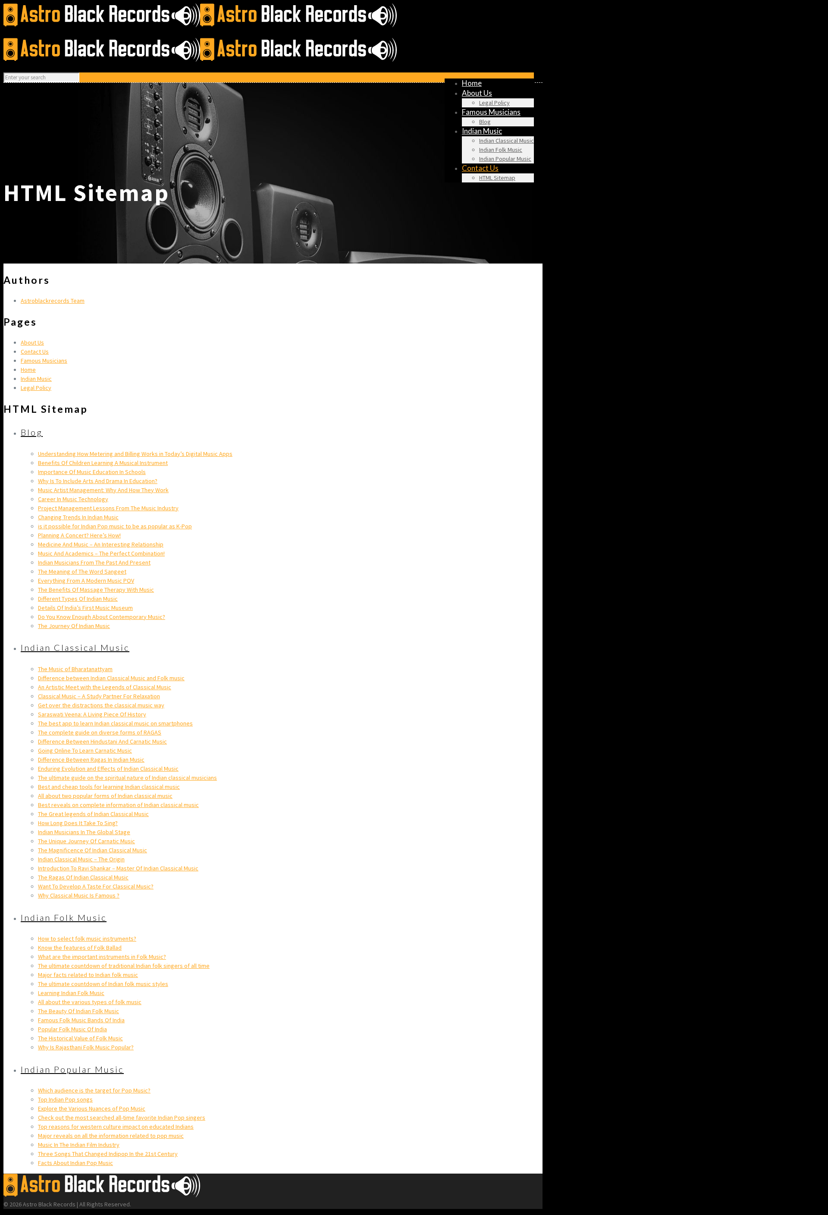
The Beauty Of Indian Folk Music (78, 1011)
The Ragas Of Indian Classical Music (83, 877)
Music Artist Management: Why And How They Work (103, 490)
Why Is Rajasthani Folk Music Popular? (86, 1047)
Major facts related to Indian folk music (88, 975)
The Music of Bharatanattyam (75, 669)
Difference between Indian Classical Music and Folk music (111, 678)
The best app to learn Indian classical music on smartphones (115, 723)
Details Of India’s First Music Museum (85, 608)
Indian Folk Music (64, 917)
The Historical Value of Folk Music (80, 1038)
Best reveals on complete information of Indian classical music (118, 805)
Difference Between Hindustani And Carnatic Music (102, 741)
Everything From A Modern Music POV (86, 580)
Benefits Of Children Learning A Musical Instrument (103, 463)
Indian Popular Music (72, 1069)
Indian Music (36, 379)
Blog (32, 432)
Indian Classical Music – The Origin (81, 859)
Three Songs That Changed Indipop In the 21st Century (108, 1154)
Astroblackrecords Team (53, 301)
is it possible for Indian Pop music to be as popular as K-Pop (115, 526)
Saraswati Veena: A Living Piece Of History (92, 714)
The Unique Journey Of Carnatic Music (86, 841)
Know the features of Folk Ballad (80, 947)
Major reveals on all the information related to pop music (111, 1136)
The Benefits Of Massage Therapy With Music (96, 589)
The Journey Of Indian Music (74, 626)
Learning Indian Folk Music (71, 993)
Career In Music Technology (73, 499)
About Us (32, 342)
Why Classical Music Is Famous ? (78, 895)
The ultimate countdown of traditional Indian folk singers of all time (124, 966)
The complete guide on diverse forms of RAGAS (99, 732)
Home (28, 370)
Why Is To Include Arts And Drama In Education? (97, 481)
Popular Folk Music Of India (72, 1029)
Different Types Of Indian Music (78, 599)
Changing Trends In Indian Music (78, 517)
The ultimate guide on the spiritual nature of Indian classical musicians (127, 778)
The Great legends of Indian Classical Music (93, 814)
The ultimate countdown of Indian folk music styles (103, 984)
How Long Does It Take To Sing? (78, 823)
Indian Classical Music (75, 647)
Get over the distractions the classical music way (101, 705)
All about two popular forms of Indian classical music (105, 796)
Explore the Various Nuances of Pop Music (91, 1108)
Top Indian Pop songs (65, 1099)
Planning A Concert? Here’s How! (79, 535)
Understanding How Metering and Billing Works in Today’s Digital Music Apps (135, 454)
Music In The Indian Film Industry (78, 1145)
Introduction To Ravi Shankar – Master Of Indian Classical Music (118, 868)
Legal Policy (36, 388)
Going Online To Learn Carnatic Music (85, 750)
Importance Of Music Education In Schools (92, 472)
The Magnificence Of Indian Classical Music (92, 850)
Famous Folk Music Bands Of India (81, 1020)
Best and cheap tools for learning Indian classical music (109, 787)
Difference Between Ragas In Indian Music (91, 759)
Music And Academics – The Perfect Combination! (101, 553)
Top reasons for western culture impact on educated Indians (116, 1126)
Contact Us (35, 351)
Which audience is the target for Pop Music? (94, 1090)
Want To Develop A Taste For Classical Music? (96, 886)
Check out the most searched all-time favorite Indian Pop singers (121, 1117)
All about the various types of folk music (89, 1002)
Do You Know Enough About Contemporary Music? (101, 617)
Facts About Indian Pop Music (75, 1163)
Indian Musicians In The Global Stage (84, 832)
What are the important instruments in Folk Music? (102, 957)
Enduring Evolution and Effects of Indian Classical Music (108, 768)
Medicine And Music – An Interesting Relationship (100, 544)
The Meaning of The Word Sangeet (82, 571)
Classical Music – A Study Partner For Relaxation (99, 696)
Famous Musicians (44, 360)
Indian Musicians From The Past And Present (94, 562)
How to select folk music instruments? (87, 938)
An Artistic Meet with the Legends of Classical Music (104, 687)
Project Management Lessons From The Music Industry (108, 508)
